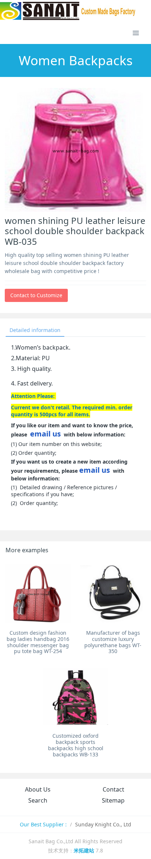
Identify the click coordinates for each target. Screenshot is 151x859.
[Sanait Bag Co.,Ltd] (68, 11)
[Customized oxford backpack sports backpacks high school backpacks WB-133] (75, 696)
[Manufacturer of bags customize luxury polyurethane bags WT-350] (113, 593)
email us (45, 434)
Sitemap (113, 800)
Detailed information (35, 330)
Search (37, 800)
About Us (38, 789)
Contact (113, 789)
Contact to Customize (36, 295)
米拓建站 (85, 850)
